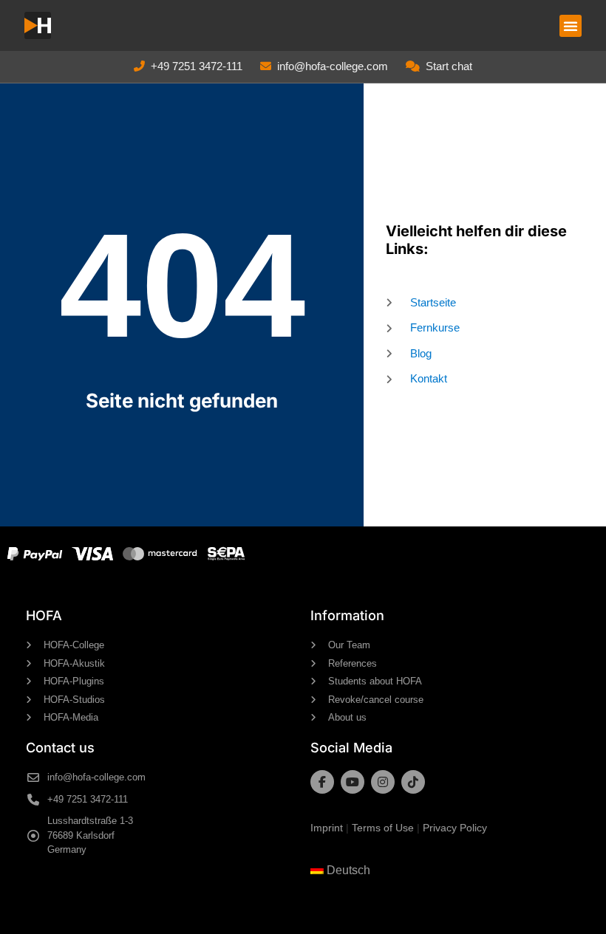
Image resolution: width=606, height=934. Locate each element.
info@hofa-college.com (332, 66)
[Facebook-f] (322, 782)
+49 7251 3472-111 (196, 66)
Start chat (449, 66)
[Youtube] (352, 782)
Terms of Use (383, 828)
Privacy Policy (455, 828)
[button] (570, 26)
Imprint (326, 828)
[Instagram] (383, 782)
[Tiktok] (413, 782)
